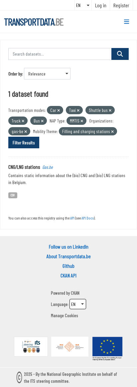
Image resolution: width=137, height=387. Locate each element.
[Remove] (58, 110)
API (72, 218)
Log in (100, 5)
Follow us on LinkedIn (68, 246)
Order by (15, 73)
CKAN (75, 293)
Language (59, 304)
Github (68, 266)
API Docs (87, 218)
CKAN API (68, 275)
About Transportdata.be (69, 256)
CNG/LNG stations (24, 167)
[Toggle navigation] (126, 22)
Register (121, 5)
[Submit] (120, 54)
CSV (13, 195)
